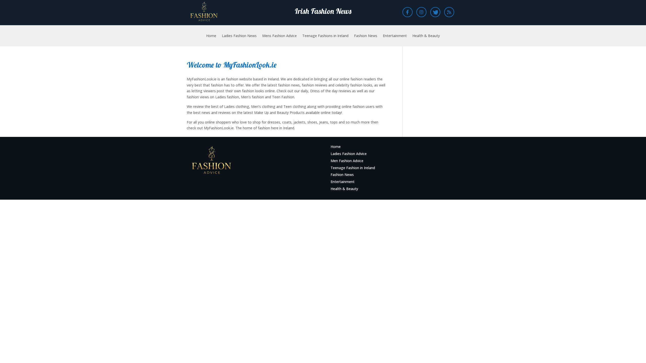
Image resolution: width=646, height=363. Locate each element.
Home (211, 36)
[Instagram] (421, 12)
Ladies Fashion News (239, 36)
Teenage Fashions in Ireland (325, 36)
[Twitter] (435, 12)
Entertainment (395, 36)
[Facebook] (407, 12)
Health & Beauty (426, 36)
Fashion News (365, 36)
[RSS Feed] (449, 12)
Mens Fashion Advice (279, 36)
